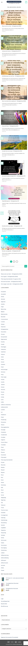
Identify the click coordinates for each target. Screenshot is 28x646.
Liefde (2, 402)
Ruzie (2, 480)
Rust (2, 477)
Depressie (3, 326)
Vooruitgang (4, 547)
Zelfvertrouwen (4, 562)
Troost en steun (4, 510)
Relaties (3, 467)
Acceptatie (3, 291)
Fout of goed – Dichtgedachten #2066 (9, 276)
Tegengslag (3, 497)
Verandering (4, 522)
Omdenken (3, 432)
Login (2, 598)
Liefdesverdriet (4, 407)
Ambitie (3, 304)
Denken (2, 324)
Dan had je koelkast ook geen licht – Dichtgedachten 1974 (13, 176)
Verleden (3, 535)
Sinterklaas (3, 485)
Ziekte (2, 567)
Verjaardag (3, 532)
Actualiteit (3, 294)
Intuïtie (2, 382)
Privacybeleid (15, 637)
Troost (2, 507)
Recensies (3, 464)
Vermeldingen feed (5, 601)
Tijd (2, 502)
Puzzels (2, 462)
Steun (2, 490)
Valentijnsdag (4, 520)
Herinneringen (4, 369)
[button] (2, 2)
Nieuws (2, 424)
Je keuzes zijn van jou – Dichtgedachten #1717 (11, 51)
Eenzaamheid (4, 336)
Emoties (3, 341)
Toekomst (3, 505)
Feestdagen (3, 346)
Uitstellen (3, 512)
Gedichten (3, 351)
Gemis (2, 359)
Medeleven (3, 414)
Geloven (3, 354)
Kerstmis (3, 389)
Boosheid (3, 316)
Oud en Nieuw (4, 442)
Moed (2, 417)
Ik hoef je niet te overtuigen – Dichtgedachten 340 (12, 226)
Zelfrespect (3, 560)
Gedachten (3, 349)
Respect (3, 469)
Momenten (3, 422)
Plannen (3, 452)
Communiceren (4, 319)
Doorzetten (3, 331)
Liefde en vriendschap (6, 404)
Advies (2, 296)
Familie (2, 344)
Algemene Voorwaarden (6, 637)
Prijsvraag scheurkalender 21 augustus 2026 (11, 279)
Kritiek (2, 397)
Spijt (2, 487)
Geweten (3, 364)
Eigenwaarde (4, 339)
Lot (1, 412)
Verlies (2, 537)
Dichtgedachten (4, 329)
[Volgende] (17, 261)
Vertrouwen (3, 540)
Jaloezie (3, 384)
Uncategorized (4, 515)
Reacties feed (4, 603)
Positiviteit (3, 454)
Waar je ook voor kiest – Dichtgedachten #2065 (11, 26)
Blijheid (2, 311)
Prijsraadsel (3, 457)
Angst (2, 306)
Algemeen (3, 301)
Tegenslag (3, 500)
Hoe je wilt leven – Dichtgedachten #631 (10, 126)
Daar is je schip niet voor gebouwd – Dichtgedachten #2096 (14, 101)
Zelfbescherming (4, 555)
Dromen (3, 334)
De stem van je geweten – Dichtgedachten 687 (11, 250)
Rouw (2, 474)
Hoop (2, 374)
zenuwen (3, 565)
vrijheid (2, 552)
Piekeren (3, 449)
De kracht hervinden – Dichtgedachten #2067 (11, 281)
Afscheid (3, 299)
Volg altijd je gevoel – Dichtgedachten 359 (10, 201)
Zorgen (2, 570)
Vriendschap (4, 550)
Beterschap (3, 309)
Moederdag (3, 419)
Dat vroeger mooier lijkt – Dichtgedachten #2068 (12, 284)
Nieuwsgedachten (5, 427)
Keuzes (2, 392)
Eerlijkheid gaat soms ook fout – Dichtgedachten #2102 (13, 76)
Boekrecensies (4, 314)
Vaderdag (3, 517)
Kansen (2, 387)
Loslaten (3, 409)
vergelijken (3, 527)
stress (2, 492)
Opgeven (3, 439)
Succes (2, 495)
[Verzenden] (25, 266)
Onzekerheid (4, 434)
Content (3, 321)
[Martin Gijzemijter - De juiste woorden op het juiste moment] (14, 2)
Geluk (2, 356)
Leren (2, 399)
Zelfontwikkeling (5, 557)
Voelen (2, 542)
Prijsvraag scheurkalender (7, 459)
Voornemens (4, 545)
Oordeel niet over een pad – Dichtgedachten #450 (12, 151)
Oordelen (3, 437)
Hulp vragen (3, 377)
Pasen (2, 447)
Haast (2, 367)
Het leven (3, 372)
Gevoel (2, 361)
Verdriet (3, 525)
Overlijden (3, 444)
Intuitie (2, 379)
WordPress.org (4, 606)
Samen (2, 482)
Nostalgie (3, 429)
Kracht (2, 394)
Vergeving (3, 530)
